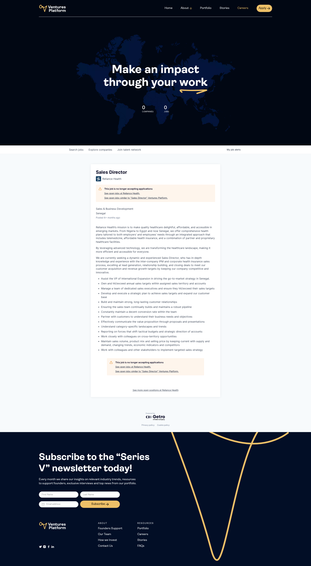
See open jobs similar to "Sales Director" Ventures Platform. (136, 197)
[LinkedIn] (52, 546)
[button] (186, 8)
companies (100, 149)
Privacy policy (148, 425)
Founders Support (110, 528)
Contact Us (105, 546)
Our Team (104, 534)
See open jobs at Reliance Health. (122, 193)
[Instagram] (44, 546)
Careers (242, 8)
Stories (224, 8)
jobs (76, 149)
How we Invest (107, 540)
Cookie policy (163, 425)
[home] (52, 8)
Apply (262, 8)
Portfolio (205, 8)
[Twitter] (40, 546)
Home (169, 8)
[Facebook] (48, 546)
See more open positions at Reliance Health (156, 390)
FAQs (140, 546)
